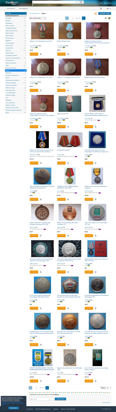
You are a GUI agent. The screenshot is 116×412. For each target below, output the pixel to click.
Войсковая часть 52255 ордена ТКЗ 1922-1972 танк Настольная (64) (69, 332)
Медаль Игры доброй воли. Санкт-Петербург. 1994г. (69, 368)
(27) (63, 154)
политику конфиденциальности (12, 403)
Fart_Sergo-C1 (33, 45)
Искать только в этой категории (42, 4)
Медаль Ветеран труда (63, 41)
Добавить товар (104, 13)
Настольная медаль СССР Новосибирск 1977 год (96, 223)
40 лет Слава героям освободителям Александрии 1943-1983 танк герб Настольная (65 (40, 296)
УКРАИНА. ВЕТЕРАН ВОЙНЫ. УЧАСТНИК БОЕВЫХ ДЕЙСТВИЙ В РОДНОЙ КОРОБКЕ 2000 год (42, 369)
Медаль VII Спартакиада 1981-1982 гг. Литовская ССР (68, 223)
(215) (62, 191)
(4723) (90, 372)
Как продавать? (23, 8)
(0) (91, 118)
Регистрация (107, 3)
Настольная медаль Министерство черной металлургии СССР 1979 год (69, 259)
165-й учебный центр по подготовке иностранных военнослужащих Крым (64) (68, 296)
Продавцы (55, 409)
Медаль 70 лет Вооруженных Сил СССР (41, 41)
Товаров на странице (102, 388)
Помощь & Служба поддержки (68, 409)
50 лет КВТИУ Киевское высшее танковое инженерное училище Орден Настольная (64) (96, 332)
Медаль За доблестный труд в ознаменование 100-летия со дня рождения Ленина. (97, 42)
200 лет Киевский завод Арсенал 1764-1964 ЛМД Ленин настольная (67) (42, 187)
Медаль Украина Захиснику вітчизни (95, 77)
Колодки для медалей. (63, 150)
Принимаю (14, 408)
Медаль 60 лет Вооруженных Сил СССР (41, 77)
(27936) (39, 45)
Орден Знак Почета (62, 113)
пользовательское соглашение (9, 402)
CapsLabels (88, 118)
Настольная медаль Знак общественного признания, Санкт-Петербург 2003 (41, 259)
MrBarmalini (88, 191)
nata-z (58, 372)
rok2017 (87, 154)
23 (79, 18)
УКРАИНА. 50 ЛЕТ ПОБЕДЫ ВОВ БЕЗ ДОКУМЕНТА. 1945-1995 (67, 187)
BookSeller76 (33, 154)
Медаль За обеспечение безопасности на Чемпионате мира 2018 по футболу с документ (41, 151)
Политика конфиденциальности (43, 409)
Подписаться (60, 398)
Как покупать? (11, 8)
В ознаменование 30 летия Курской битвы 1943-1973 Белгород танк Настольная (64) (41, 332)
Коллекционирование (34, 13)
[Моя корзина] (100, 8)
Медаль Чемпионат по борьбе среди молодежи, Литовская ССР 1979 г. (40, 223)
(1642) (38, 154)
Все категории (106, 402)
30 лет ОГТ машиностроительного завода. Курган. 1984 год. (96, 368)
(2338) (90, 154)
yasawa (59, 191)
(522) (62, 372)
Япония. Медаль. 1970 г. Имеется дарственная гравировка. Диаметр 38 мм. (96, 114)
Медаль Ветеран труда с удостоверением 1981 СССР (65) (96, 259)
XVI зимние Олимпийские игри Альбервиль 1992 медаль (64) (97, 296)
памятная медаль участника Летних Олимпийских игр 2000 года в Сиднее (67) (96, 150)
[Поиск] (81, 2)
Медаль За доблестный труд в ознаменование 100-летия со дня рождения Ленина (42, 115)
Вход (101, 3)
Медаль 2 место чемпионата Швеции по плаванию (96, 187)
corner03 (87, 372)
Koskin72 (59, 154)
